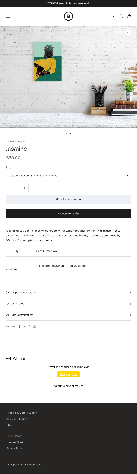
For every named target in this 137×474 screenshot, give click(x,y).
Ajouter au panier (68, 213)
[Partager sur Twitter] (24, 326)
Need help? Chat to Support (21, 412)
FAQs (9, 425)
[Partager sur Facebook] (19, 326)
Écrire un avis (68, 374)
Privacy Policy (14, 435)
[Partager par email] (34, 326)
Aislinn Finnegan (15, 141)
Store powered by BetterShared (24, 464)
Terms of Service (16, 442)
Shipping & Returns (17, 419)
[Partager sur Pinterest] (29, 326)
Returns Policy (14, 448)
